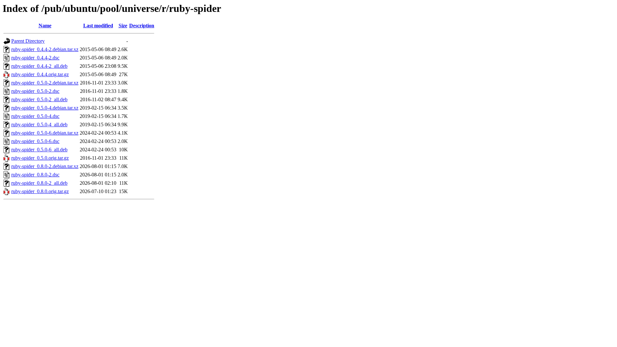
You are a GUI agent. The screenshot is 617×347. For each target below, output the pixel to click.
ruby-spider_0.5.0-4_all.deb (39, 124)
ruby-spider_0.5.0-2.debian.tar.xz (44, 82)
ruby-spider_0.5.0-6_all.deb (39, 149)
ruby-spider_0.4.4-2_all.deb (39, 66)
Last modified (98, 25)
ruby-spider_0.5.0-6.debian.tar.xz (44, 133)
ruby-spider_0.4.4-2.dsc (35, 57)
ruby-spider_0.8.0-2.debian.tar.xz (44, 166)
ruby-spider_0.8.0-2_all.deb (39, 183)
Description (141, 25)
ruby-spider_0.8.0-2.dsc (35, 174)
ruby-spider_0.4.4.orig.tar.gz (40, 74)
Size (123, 25)
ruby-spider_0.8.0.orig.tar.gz (40, 191)
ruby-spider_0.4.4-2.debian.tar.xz (44, 49)
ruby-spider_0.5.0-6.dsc (35, 141)
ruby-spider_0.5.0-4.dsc (35, 116)
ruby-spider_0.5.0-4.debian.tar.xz (44, 108)
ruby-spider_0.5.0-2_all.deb (39, 99)
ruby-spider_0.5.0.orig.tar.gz (40, 158)
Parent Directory (28, 41)
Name (45, 25)
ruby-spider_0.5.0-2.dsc (35, 91)
